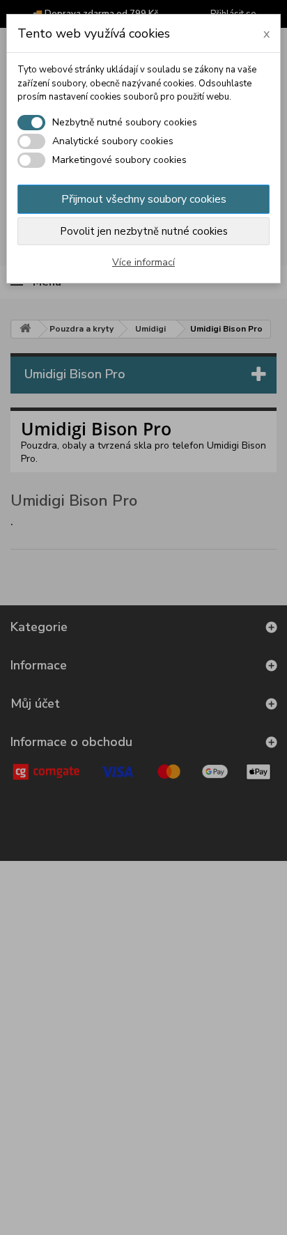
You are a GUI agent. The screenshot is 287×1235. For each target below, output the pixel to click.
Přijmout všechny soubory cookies (143, 199)
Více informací (143, 262)
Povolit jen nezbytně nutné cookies (144, 231)
